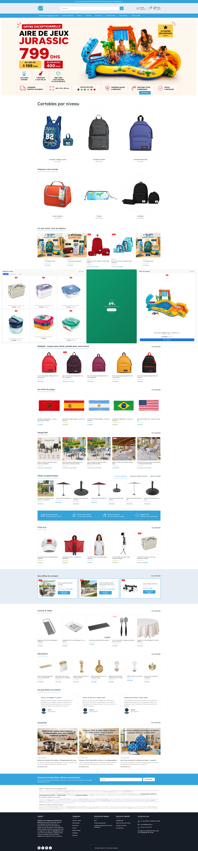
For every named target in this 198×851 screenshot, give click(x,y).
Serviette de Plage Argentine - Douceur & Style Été (98, 419)
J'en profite (111, 309)
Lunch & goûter (58, 216)
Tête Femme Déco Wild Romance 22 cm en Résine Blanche (62, 677)
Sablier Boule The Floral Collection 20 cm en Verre (116, 677)
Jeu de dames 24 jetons (150, 584)
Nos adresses (120, 828)
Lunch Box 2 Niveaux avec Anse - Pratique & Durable (146, 557)
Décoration (98, 15)
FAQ (95, 820)
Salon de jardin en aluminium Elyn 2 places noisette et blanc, (97, 463)
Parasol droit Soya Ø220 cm (63, 498)
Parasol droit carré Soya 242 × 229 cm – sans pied (45, 499)
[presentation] (37, 360)
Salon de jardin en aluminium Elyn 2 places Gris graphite (47, 463)
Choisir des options (64, 592)
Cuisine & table (110, 15)
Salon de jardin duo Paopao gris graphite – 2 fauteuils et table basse (148, 463)
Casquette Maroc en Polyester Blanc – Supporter (48, 557)
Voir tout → (81, 271)
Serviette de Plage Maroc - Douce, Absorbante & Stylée (47, 419)
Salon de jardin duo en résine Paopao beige (122, 463)
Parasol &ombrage (121, 476)
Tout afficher (155, 346)
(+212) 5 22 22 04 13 (146, 827)
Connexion (142, 9)
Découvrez (99, 92)
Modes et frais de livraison (123, 823)
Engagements (120, 820)
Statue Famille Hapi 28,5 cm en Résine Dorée (81, 677)
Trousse (99, 216)
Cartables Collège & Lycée (57, 159)
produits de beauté (61, 795)
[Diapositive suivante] (191, 57)
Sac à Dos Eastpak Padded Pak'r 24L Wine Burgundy (97, 376)
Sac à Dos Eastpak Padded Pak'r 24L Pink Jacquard (72, 376)
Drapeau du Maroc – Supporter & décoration (71, 557)
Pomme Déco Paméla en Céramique (151, 677)
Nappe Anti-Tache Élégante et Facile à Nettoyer (148, 641)
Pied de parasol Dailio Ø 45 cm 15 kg (80, 499)
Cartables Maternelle (140, 159)
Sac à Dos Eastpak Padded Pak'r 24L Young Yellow (122, 376)
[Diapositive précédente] (7, 57)
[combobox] (91, 8)
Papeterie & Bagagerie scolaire (48, 15)
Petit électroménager (145, 793)
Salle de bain (123, 15)
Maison (79, 15)
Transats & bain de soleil (138, 476)
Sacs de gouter (13, 274)
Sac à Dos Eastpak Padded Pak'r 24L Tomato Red (48, 376)
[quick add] (59, 239)
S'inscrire (148, 779)
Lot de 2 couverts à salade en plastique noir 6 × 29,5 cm (123, 641)
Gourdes (20, 274)
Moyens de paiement (100, 823)
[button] (156, 8)
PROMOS (74, 835)
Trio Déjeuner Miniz (50, 261)
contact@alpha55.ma (146, 824)
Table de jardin (155, 476)
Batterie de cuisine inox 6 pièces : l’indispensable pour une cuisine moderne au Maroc (57, 760)
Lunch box (6, 274)
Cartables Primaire (99, 159)
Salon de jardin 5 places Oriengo (65, 583)
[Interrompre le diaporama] (196, 57)
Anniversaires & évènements (82, 795)
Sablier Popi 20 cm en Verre (134, 676)
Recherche (122, 8)
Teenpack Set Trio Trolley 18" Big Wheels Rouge (98, 261)
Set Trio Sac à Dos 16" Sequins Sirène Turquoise (121, 261)
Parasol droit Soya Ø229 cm (99, 498)
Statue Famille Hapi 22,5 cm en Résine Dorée (99, 677)
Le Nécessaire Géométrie (74, 261)
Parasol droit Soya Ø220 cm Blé (134, 499)
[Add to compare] (59, 236)
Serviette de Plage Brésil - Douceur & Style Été (122, 419)
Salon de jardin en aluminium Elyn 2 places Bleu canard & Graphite (72, 463)
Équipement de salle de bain (49, 795)
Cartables (140, 216)
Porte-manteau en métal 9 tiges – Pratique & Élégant (121, 557)
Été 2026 (88, 15)
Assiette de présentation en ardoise (99, 640)
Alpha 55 (102, 848)
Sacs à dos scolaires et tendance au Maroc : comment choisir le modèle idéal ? (138, 760)
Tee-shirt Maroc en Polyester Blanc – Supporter (97, 557)
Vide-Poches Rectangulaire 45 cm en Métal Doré (45, 677)
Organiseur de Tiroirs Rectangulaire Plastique (47, 641)
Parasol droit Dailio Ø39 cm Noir (152, 499)
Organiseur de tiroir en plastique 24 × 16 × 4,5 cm (73, 641)
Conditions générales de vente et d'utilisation (103, 826)
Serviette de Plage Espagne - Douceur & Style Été (73, 419)
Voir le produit (167, 339)
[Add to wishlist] (54, 578)
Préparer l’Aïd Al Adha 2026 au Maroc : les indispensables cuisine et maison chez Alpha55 (97, 760)
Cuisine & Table (76, 820)
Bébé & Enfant (76, 830)
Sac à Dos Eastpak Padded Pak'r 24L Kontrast (147, 376)
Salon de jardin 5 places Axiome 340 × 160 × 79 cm (107, 583)
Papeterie (75, 833)
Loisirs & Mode (135, 15)
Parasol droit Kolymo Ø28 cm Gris (116, 499)
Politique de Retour (121, 825)
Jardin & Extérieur (67, 15)
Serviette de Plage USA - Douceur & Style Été (148, 419)
